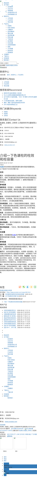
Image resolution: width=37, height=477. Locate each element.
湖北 (29, 434)
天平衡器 (10, 48)
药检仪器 (10, 37)
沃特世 (16, 65)
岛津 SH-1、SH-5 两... (10, 327)
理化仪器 (10, 33)
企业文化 (10, 9)
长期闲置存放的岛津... (10, 314)
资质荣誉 (10, 10)
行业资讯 (10, 20)
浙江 (23, 434)
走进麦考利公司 (12, 12)
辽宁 (14, 434)
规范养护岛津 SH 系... (10, 320)
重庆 (35, 434)
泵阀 (9, 47)
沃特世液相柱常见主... (10, 310)
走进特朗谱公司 (12, 14)
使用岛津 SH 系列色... (10, 316)
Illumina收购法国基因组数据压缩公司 (15, 95)
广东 (32, 434)
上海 (17, 434)
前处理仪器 (11, 35)
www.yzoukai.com (9, 145)
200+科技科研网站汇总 (10, 104)
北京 (8, 434)
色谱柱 (10, 26)
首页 (8, 75)
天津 (11, 434)
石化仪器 (10, 43)
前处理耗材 (11, 31)
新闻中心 (6, 16)
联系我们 (6, 60)
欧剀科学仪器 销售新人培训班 (12, 93)
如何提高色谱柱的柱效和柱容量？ (15, 294)
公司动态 (10, 18)
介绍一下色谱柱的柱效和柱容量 (13, 302)
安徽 (26, 434)
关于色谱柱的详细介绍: (12, 296)
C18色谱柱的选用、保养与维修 (13, 101)
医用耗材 (10, 52)
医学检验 (10, 50)
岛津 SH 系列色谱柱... (10, 312)
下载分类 (10, 392)
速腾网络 (9, 436)
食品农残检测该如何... (10, 318)
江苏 (20, 434)
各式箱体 (10, 41)
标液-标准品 (11, 28)
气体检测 (10, 39)
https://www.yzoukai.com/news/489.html (18, 292)
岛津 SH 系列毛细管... (10, 325)
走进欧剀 (10, 7)
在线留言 (6, 58)
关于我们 (6, 5)
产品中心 (6, 24)
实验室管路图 (12, 45)
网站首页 (6, 3)
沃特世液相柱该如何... (10, 324)
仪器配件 (10, 29)
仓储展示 (6, 54)
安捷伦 (12, 65)
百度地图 (2, 425)
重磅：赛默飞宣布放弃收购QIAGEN (14, 102)
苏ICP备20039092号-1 (17, 428)
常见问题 (10, 22)
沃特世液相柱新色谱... (10, 322)
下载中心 (6, 56)
